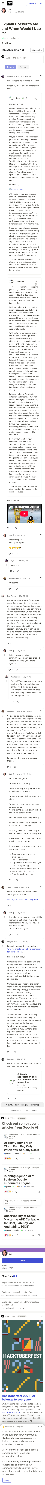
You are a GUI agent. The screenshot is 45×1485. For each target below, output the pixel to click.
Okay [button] (6, 1480)
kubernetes (29, 1187)
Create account (35, 3)
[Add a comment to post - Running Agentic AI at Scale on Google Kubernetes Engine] (17, 1192)
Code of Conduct (15, 1110)
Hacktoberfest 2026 (11, 1412)
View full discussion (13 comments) (22, 1105)
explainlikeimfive (10, 38)
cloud (25, 1153)
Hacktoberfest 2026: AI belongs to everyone (18, 1397)
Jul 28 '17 (36, 283)
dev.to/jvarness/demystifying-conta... (24, 899)
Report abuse (31, 1110)
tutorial (15, 1230)
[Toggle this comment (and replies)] (3, 81)
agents (7, 1187)
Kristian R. (20, 281)
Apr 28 (35, 99)
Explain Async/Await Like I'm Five (19, 1293)
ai (31, 1153)
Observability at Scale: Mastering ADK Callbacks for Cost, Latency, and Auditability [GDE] (22, 1221)
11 (20, 1235)
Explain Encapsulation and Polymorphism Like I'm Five (20, 1305)
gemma (7, 1153)
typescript (29, 1230)
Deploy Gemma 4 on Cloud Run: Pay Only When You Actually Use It (21, 1146)
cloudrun (17, 1153)
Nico (17, 98)
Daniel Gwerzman (16, 1134)
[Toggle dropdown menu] (41, 75)
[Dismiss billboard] (41, 1427)
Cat (9, 9)
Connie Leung (14, 1207)
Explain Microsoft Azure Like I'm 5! (17, 1284)
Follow (22, 1260)
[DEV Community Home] (10, 3)
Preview (23, 67)
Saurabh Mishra (15, 1167)
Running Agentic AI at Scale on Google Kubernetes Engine (19, 1179)
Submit (10, 67)
